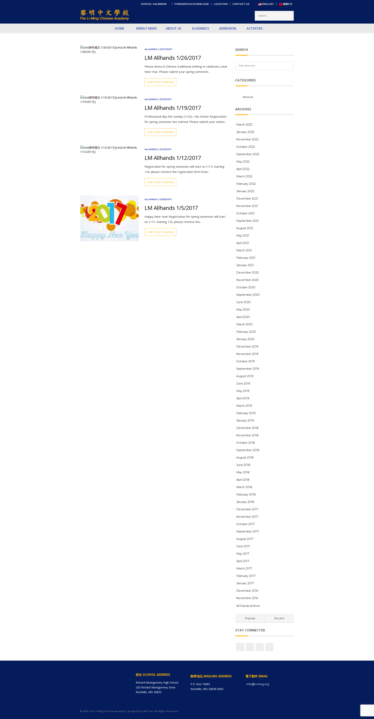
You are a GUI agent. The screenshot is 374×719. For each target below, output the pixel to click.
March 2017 (244, 568)
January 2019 (245, 420)
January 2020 (245, 339)
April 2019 (242, 398)
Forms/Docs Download (191, 4)
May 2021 (242, 235)
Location (221, 4)
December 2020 (247, 272)
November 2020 (247, 280)
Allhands (151, 49)
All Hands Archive (248, 606)
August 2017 (244, 539)
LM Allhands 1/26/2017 (173, 57)
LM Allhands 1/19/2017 (173, 107)
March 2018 (244, 487)
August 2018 (245, 457)
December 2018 (247, 428)
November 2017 (247, 516)
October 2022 (245, 147)
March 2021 (244, 250)
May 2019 (242, 391)
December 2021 (247, 198)
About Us (173, 28)
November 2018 (247, 435)
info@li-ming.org (257, 684)
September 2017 (247, 531)
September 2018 (247, 450)
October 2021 (245, 213)
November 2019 (247, 354)
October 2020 (245, 287)
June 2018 (243, 465)
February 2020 (246, 332)
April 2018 (243, 479)
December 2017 (247, 509)
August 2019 (244, 376)
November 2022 (247, 139)
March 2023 (244, 124)
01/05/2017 (165, 199)
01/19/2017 (165, 99)
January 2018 (245, 502)
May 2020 (243, 309)
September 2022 (247, 154)
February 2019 (246, 413)
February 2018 (246, 494)
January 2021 (245, 265)
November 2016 (247, 598)
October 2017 (245, 524)
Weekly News (146, 28)
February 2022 (246, 184)
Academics (200, 28)
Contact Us (240, 4)
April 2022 (243, 169)
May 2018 (243, 472)
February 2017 (246, 576)
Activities (255, 28)
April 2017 (242, 561)
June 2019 (243, 383)
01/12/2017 (165, 149)
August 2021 (244, 228)
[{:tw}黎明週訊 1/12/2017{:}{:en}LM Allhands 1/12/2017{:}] (109, 149)
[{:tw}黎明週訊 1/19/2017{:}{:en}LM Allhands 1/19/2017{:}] (109, 99)
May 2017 (242, 553)
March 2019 (244, 405)
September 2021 (247, 221)
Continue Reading (160, 82)
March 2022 (244, 176)
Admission (227, 28)
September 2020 (248, 295)
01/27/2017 (165, 49)
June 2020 (243, 302)
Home (119, 28)
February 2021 (245, 258)
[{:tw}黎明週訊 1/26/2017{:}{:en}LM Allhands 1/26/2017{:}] (109, 49)
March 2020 (244, 324)
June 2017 (243, 546)
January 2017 (245, 583)
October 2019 (245, 361)
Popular (250, 618)
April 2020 (243, 317)
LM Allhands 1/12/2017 (173, 157)
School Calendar (155, 4)
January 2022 (245, 191)
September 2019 (247, 369)
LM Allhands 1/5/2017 (171, 207)
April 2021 (242, 243)
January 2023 (245, 132)
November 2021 (247, 206)
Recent (279, 618)
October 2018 (245, 442)
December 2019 (247, 346)
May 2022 (243, 161)
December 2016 (247, 590)
